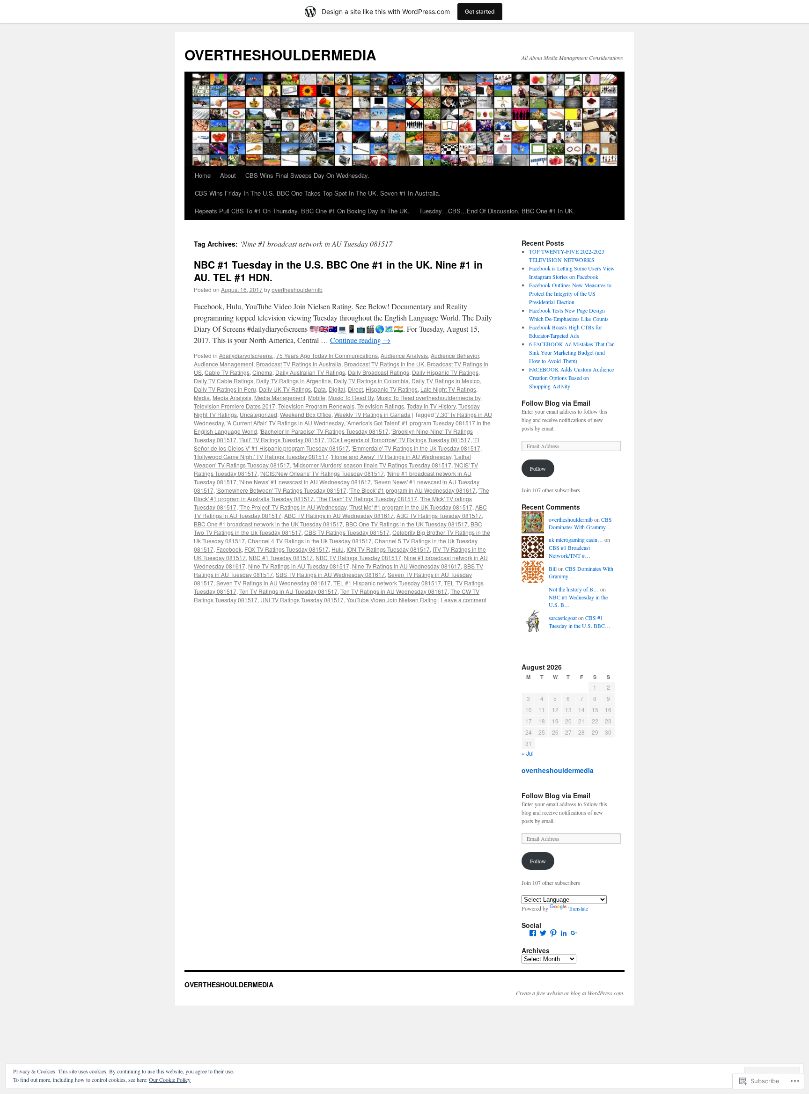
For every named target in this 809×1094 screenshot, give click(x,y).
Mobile (316, 397)
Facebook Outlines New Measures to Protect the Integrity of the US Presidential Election (570, 293)
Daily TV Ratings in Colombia (371, 381)
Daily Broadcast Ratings (378, 372)
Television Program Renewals (316, 406)
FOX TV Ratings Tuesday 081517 (286, 549)
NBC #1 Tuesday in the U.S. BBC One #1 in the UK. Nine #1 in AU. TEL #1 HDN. (338, 270)
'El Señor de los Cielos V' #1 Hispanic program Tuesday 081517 (336, 444)
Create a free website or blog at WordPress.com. (570, 993)
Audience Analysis (404, 355)
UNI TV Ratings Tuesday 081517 (302, 600)
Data (320, 389)
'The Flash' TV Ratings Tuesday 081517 (366, 499)
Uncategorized (258, 414)
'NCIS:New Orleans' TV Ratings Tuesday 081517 (322, 473)
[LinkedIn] (563, 933)
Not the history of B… (574, 589)
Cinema (262, 372)
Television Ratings (380, 406)
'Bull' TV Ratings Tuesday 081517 (281, 440)
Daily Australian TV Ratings (310, 372)
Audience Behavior (455, 355)
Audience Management (223, 364)
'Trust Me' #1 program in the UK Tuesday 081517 (410, 507)
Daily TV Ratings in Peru (225, 389)
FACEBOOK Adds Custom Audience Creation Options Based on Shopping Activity (571, 377)
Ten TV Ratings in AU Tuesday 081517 (288, 591)
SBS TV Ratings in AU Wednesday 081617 (330, 574)
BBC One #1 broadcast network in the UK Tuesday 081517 (268, 524)
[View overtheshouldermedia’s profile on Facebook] (533, 933)
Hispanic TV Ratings (392, 389)
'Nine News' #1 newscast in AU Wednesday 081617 (305, 482)
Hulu (337, 549)
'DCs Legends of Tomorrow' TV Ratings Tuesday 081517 (399, 440)
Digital (337, 389)
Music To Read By (351, 397)
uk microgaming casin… (576, 539)
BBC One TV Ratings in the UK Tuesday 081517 (407, 524)
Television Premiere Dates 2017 (234, 406)
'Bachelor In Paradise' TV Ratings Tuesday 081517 (324, 431)
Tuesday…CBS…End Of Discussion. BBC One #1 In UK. (497, 210)
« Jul (528, 753)
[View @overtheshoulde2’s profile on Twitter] (543, 933)
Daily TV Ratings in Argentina (293, 381)
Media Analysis (232, 397)
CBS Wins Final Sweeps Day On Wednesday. (307, 175)
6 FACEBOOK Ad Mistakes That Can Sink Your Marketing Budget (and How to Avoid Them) (572, 352)
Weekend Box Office (305, 414)
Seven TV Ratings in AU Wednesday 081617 (273, 583)
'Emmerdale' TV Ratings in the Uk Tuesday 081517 (416, 448)
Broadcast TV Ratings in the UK (384, 364)
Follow (538, 468)
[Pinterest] (553, 933)
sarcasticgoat (563, 617)
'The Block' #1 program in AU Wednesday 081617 (412, 490)
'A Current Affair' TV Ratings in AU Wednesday (285, 423)
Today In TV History (431, 406)
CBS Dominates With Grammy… (580, 523)
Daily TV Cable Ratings (223, 381)
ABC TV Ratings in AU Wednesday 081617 (339, 515)
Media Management (279, 397)
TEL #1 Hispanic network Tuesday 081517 (387, 583)
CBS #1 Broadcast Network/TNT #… (569, 551)
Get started (480, 11)
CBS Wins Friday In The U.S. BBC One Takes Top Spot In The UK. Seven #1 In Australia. (318, 193)
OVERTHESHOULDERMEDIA (280, 54)
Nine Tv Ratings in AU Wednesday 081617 (406, 566)
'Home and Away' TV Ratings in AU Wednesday (391, 456)
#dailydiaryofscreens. (246, 355)
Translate (578, 908)
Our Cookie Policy (170, 1079)
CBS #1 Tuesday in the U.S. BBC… (579, 621)
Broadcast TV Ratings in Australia (298, 364)
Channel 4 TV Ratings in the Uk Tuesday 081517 (310, 541)
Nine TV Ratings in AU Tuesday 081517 (298, 566)
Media (202, 397)
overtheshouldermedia (558, 770)
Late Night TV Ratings (448, 389)
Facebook (229, 549)
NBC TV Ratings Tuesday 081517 (358, 558)
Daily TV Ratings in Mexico (446, 381)
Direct (355, 389)
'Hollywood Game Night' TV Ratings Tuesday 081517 (261, 456)
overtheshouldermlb (297, 289)
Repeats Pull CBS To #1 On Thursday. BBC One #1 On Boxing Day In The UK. (302, 210)
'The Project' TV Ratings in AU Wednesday (292, 507)
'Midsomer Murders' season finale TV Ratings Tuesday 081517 (372, 465)
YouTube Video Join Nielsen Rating (391, 600)
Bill (553, 568)
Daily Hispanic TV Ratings (445, 372)
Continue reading (360, 340)
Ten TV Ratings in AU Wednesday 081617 (394, 591)
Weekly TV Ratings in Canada (372, 414)
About (228, 175)
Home (203, 175)
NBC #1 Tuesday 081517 (281, 558)
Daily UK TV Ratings (285, 389)
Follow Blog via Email (556, 403)
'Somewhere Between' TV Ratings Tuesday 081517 (281, 490)
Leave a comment (463, 600)
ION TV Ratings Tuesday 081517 (388, 549)
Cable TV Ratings (227, 372)
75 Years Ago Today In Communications (327, 355)
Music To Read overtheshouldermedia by (428, 397)
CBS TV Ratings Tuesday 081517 (347, 532)
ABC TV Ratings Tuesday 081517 (439, 515)
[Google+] (574, 933)
